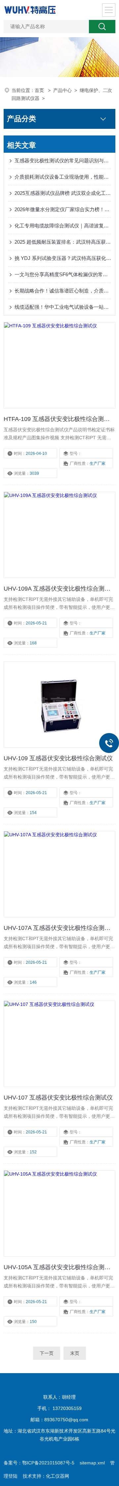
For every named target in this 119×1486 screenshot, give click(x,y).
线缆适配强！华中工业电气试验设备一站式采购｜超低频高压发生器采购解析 (63, 307)
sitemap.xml (92, 1462)
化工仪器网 (57, 1476)
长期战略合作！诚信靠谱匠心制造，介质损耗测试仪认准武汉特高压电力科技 (63, 290)
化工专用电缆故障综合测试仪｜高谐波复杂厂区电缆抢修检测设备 (63, 225)
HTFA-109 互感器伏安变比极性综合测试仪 (59, 419)
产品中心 (62, 90)
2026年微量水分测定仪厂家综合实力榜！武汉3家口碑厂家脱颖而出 (63, 209)
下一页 (47, 1353)
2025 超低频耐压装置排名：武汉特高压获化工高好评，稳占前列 (63, 242)
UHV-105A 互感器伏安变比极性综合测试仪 (59, 1267)
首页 (40, 90)
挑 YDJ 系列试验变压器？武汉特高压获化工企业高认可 (63, 258)
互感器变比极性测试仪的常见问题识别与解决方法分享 (63, 160)
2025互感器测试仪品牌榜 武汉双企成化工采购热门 (63, 193)
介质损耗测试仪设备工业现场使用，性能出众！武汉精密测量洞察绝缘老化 (63, 177)
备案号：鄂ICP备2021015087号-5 (39, 1462)
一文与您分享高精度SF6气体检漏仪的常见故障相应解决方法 (63, 274)
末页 (74, 1353)
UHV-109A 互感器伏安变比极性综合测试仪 (59, 588)
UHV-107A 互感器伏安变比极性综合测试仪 (59, 928)
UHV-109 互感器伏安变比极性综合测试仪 (58, 758)
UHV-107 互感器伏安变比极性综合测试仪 (58, 1097)
